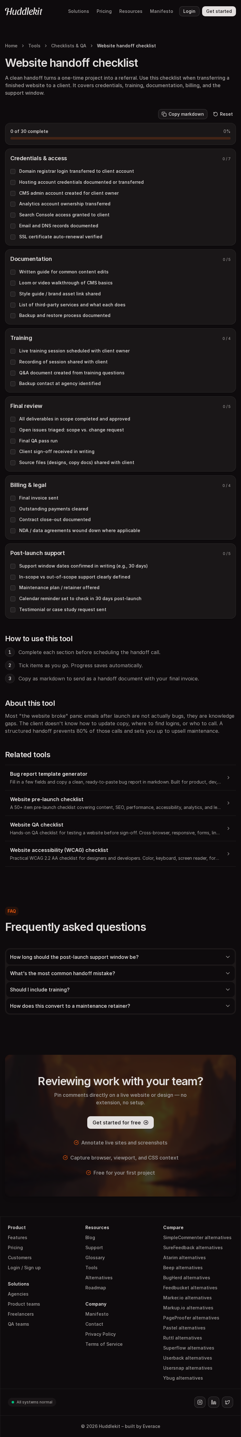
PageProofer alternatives (191, 1317)
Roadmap (95, 1287)
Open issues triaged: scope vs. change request (71, 429)
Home (11, 45)
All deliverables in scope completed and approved (74, 418)
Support (94, 1247)
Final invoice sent (38, 497)
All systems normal (34, 1402)
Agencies (18, 1294)
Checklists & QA (68, 45)
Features (17, 1237)
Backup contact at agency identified (60, 383)
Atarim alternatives (184, 1257)
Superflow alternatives (188, 1347)
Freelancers (21, 1314)
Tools (34, 45)
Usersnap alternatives (187, 1368)
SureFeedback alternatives (193, 1247)
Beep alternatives (183, 1267)
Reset (226, 114)
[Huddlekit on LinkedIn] (213, 1402)
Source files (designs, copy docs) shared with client (76, 462)
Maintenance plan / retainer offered (59, 587)
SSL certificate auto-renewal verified (60, 236)
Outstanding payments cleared (53, 508)
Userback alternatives (187, 1357)
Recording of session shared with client (63, 361)
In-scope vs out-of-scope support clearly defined (74, 576)
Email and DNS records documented (58, 225)
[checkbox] (12, 171)
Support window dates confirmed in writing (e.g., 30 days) (83, 565)
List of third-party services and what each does (72, 304)
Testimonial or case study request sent (62, 609)
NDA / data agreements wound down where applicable (79, 530)
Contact (94, 1324)
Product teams (24, 1304)
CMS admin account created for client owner (69, 193)
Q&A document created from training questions (72, 372)
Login (189, 11)
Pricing (104, 11)
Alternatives (99, 1277)
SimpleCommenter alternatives (197, 1237)
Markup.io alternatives (188, 1307)
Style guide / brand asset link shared (60, 293)
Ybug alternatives (183, 1378)
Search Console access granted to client (64, 214)
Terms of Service (104, 1344)
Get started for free (117, 1122)
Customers (20, 1257)
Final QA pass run (38, 440)
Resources (130, 11)
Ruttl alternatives (182, 1337)
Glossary (95, 1257)
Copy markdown (186, 114)
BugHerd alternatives (186, 1277)
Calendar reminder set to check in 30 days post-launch (80, 598)
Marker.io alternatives (187, 1297)
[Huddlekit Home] (24, 11)
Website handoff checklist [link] (126, 45)
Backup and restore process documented (64, 315)
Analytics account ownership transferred (64, 203)
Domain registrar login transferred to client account (76, 171)
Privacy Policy (100, 1334)
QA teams (18, 1324)
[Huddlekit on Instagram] (200, 1402)
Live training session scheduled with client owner (74, 350)
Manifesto (161, 11)
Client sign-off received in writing (56, 451)
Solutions (78, 11)
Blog (90, 1237)
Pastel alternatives (184, 1327)
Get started (219, 11)
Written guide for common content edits (64, 271)
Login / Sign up (24, 1267)
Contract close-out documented (55, 519)
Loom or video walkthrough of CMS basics (66, 282)
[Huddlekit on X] (227, 1402)
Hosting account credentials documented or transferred (81, 182)
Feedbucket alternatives (190, 1287)
